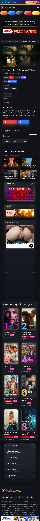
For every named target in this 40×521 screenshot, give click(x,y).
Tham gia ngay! (31, 2)
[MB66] (20, 31)
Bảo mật (11, 501)
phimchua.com (9, 23)
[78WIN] (20, 518)
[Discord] (7, 497)
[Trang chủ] (9, 7)
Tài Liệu (13, 88)
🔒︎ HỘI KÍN (4, 13)
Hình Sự (6, 88)
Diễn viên (16, 131)
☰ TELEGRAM (12, 13)
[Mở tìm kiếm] (35, 7)
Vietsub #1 (34, 135)
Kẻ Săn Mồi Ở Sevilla (29, 41)
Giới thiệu (4, 501)
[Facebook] (15, 497)
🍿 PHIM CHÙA (20, 13)
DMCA (26, 501)
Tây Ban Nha (7, 95)
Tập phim (6, 131)
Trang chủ (8, 41)
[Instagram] (31, 497)
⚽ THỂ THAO (35, 13)
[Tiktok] (19, 497)
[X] (11, 497)
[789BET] (20, 213)
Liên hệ (32, 501)
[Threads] (27, 497)
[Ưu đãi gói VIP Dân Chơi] (20, 194)
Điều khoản (19, 501)
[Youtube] (23, 497)
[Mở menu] (38, 7)
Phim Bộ (15, 41)
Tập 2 (15, 141)
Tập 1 (7, 141)
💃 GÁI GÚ (28, 13)
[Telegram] (3, 497)
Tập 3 (24, 141)
